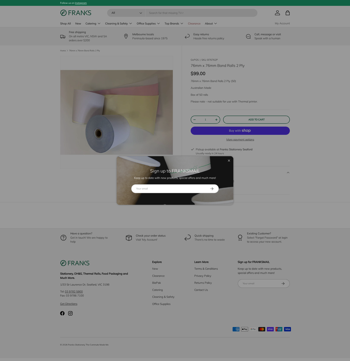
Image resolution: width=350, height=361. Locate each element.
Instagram (81, 2)
